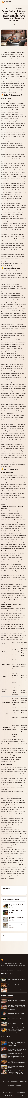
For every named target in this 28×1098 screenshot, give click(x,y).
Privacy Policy (14, 1081)
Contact (8, 1081)
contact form (20, 970)
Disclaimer (18, 1085)
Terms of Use (23, 1081)
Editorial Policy (10, 1085)
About (3, 1081)
